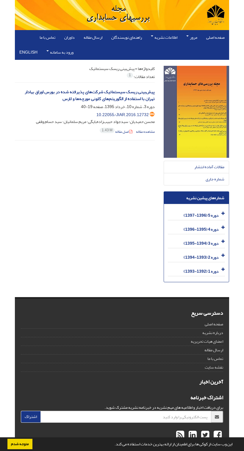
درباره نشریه (212, 333)
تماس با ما (47, 37)
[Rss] (180, 435)
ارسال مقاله (93, 37)
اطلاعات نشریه (165, 37)
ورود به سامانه (61, 52)
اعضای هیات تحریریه (207, 341)
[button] (113, 445)
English (28, 52)
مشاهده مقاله (145, 131)
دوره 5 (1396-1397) (201, 215)
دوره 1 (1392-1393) (201, 271)
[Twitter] (204, 435)
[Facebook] (217, 435)
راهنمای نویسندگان (126, 37)
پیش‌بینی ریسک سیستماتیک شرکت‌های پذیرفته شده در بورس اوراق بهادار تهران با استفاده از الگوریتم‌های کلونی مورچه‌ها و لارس (90, 95)
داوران (69, 37)
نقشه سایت (214, 367)
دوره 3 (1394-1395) (201, 243)
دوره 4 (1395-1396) (201, 229)
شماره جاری (215, 179)
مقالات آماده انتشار (209, 167)
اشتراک (31, 417)
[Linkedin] (192, 435)
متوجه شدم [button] (20, 443)
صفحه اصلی (215, 37)
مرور (193, 37)
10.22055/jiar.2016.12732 (122, 115)
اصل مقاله (115, 131)
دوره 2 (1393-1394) (201, 257)
